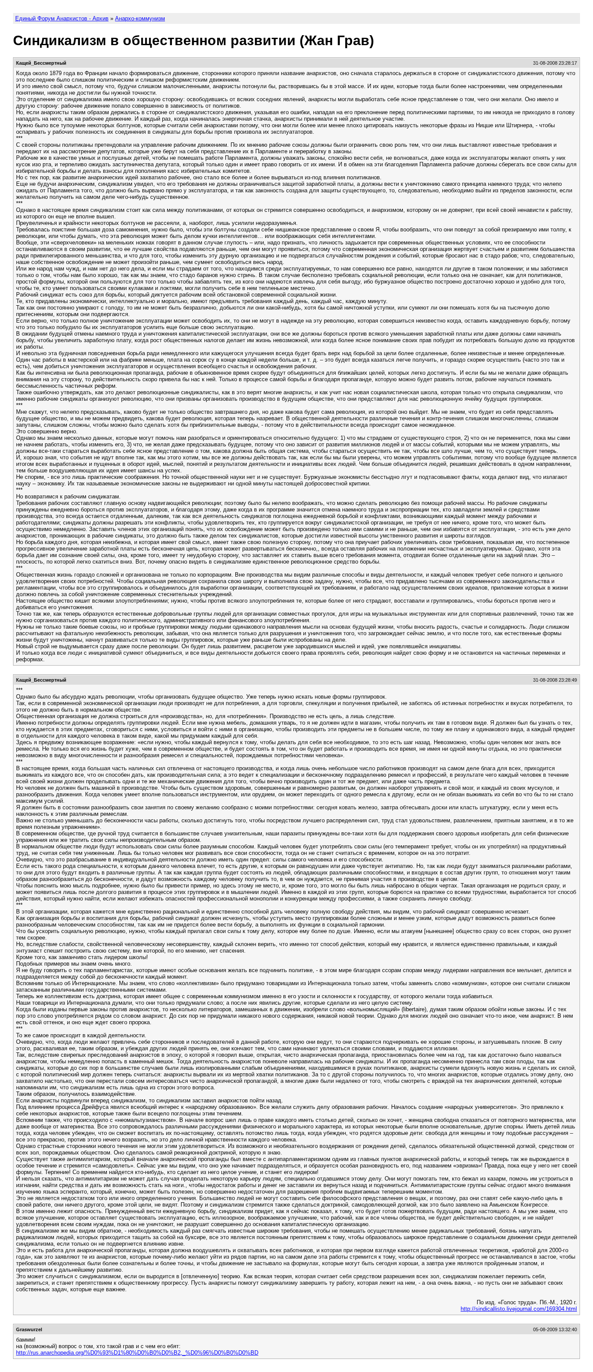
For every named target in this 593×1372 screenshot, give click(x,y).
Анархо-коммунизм (140, 18)
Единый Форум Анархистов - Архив (62, 18)
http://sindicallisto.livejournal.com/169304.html (519, 1309)
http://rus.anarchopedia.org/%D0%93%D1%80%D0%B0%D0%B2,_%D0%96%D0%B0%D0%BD (137, 1352)
